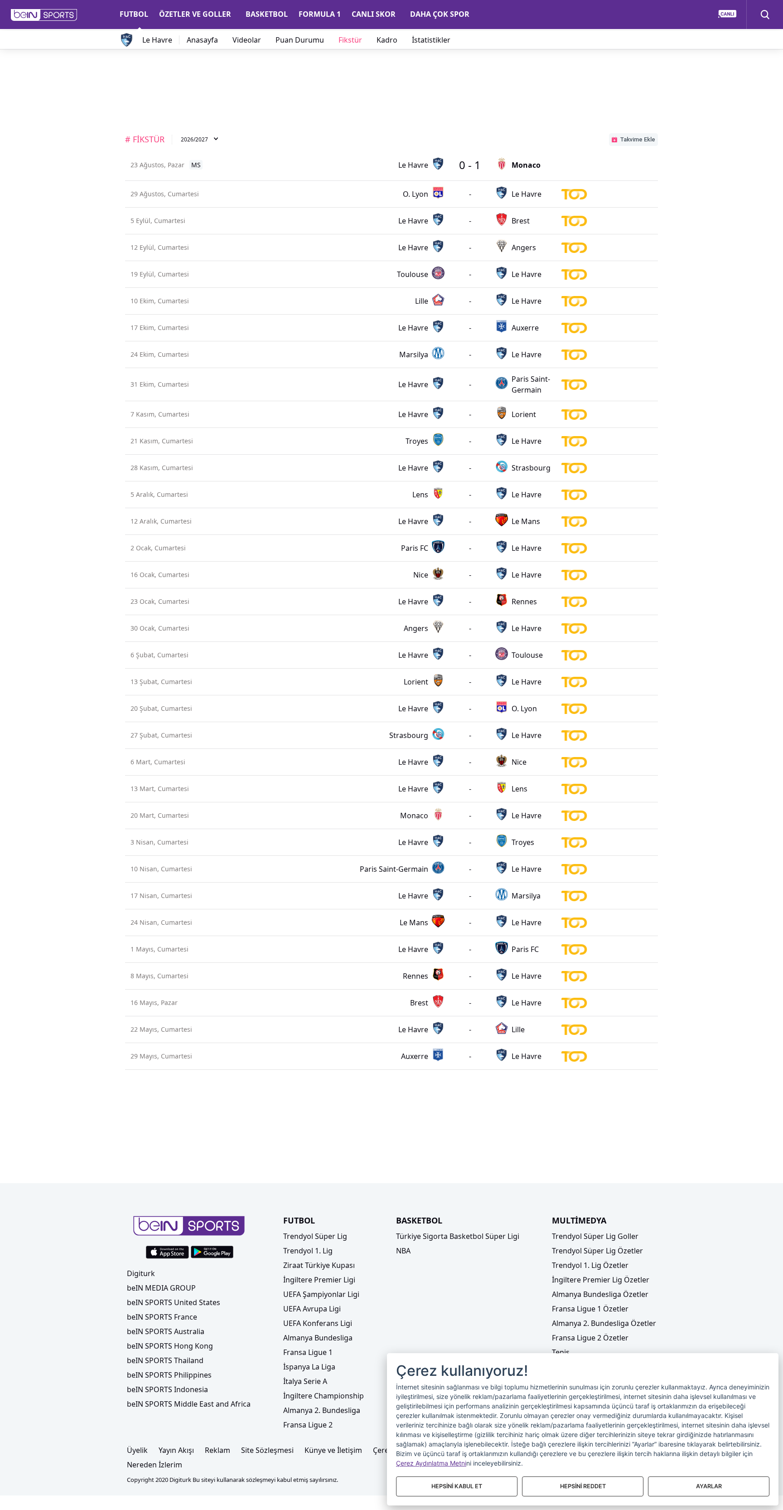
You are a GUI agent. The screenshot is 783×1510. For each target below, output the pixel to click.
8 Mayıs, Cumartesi (159, 975)
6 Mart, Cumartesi (157, 761)
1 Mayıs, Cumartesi (159, 949)
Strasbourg (531, 468)
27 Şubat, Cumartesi (159, 735)
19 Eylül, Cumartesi (159, 274)
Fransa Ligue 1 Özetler (590, 1309)
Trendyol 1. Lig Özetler (590, 1265)
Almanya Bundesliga (318, 1338)
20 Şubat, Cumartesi (159, 708)
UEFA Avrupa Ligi (312, 1309)
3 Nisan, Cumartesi (159, 842)
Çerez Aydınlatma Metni (431, 1463)
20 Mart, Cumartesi (159, 815)
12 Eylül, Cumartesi (159, 247)
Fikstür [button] (350, 40)
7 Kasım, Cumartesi (159, 414)
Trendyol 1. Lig (308, 1251)
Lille (421, 301)
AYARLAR (709, 1486)
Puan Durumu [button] (300, 40)
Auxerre (525, 328)
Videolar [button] (246, 40)
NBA (403, 1251)
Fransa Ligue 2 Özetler (590, 1338)
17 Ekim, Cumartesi (159, 327)
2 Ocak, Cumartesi (158, 548)
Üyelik (137, 1450)
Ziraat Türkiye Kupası (319, 1265)
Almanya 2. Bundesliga (321, 1410)
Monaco (526, 165)
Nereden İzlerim (154, 1465)
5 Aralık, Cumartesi (159, 494)
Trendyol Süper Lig (315, 1236)
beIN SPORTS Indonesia (167, 1389)
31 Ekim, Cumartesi (159, 384)
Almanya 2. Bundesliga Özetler (604, 1323)
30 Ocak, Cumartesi (159, 628)
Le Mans (526, 521)
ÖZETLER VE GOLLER (195, 14)
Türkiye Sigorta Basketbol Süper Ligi (457, 1236)
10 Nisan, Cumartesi (159, 868)
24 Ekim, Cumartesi (159, 354)
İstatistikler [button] (431, 40)
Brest (521, 221)
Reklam (217, 1450)
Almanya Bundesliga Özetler (600, 1294)
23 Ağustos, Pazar (157, 164)
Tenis (561, 1352)
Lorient (524, 414)
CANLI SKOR (374, 14)
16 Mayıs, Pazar (154, 1002)
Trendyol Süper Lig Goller (595, 1236)
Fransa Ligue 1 (308, 1352)
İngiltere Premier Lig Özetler (600, 1280)
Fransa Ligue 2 (308, 1425)
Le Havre (157, 40)
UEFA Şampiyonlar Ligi (321, 1294)
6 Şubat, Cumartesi (159, 655)
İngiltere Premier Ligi (319, 1280)
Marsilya (413, 354)
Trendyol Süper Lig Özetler (597, 1251)
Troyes (417, 441)
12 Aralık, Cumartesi (159, 521)
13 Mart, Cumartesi (159, 788)
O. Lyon (415, 194)
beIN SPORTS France (162, 1317)
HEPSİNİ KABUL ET (456, 1486)
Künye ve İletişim (333, 1450)
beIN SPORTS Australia (165, 1331)
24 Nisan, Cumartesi (159, 922)
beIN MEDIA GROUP (161, 1288)
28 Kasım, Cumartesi (159, 467)
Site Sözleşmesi (267, 1450)
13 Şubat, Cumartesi (159, 681)
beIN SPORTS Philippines (169, 1375)
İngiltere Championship (323, 1396)
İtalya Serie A (305, 1381)
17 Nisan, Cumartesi (159, 895)
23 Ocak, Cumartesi (159, 601)
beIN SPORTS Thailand (165, 1360)
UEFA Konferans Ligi (317, 1323)
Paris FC (414, 548)
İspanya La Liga (309, 1367)
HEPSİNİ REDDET (583, 1486)
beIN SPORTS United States (173, 1302)
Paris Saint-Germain (531, 384)
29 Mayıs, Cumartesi (159, 1056)
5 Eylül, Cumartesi (157, 220)
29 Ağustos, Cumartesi (159, 193)
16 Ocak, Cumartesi (159, 574)
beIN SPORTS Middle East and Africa (189, 1404)
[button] (44, 15)
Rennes (524, 602)
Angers (524, 247)
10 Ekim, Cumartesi (159, 300)
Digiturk (141, 1273)
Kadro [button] (387, 40)
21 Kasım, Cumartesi (159, 441)
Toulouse (412, 274)
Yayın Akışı (176, 1450)
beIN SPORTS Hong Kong (170, 1346)
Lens (420, 495)
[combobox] (200, 140)
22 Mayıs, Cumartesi (159, 1029)
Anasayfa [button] (202, 40)
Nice (420, 575)
